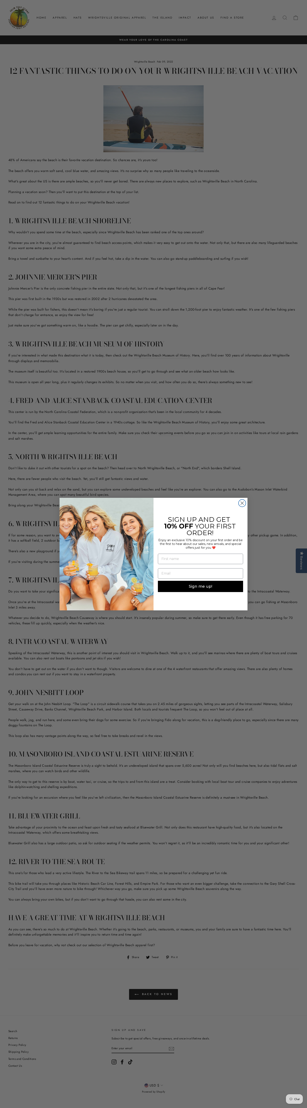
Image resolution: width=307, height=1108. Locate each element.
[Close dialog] (242, 503)
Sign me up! (200, 586)
